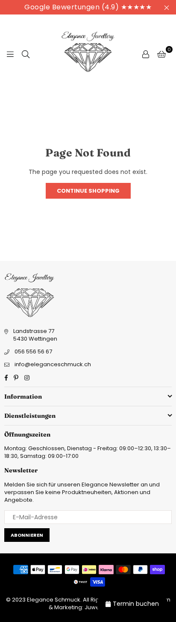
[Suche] (25, 53)
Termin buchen (136, 603)
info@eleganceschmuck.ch (53, 364)
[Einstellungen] (145, 53)
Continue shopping (88, 191)
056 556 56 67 (33, 351)
